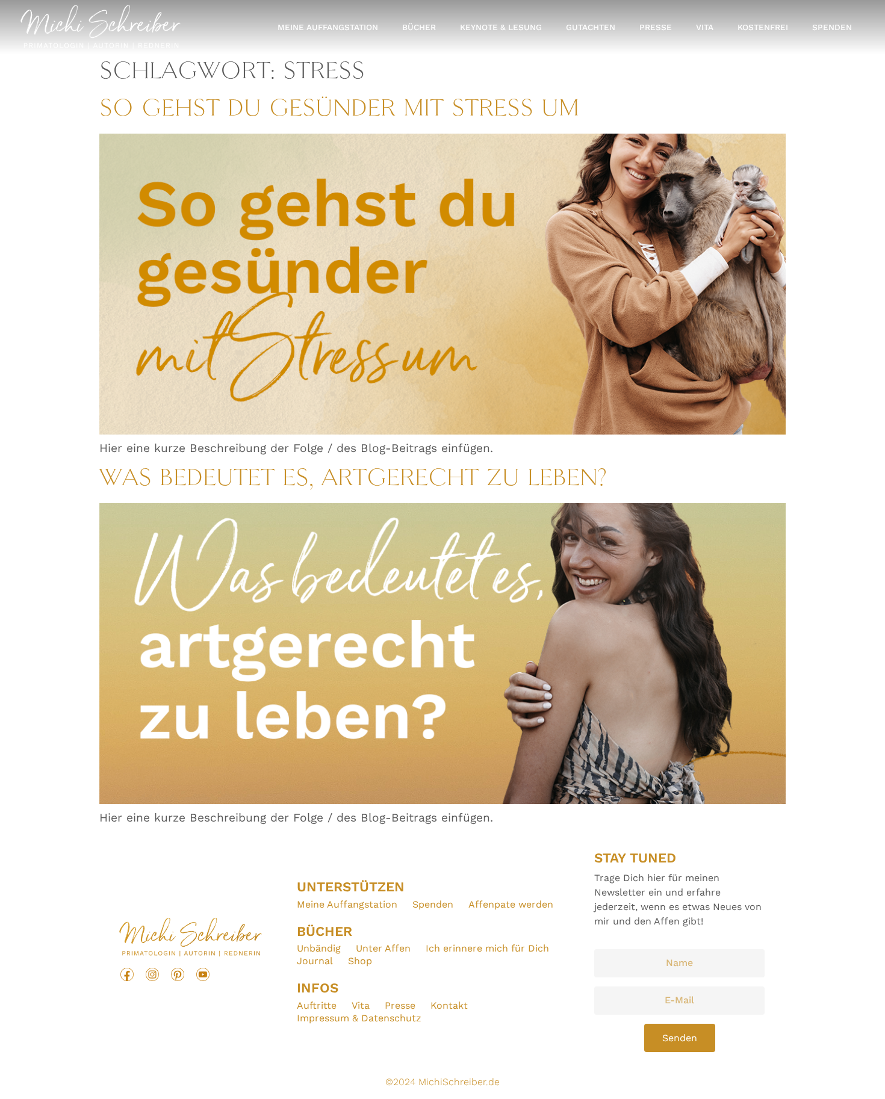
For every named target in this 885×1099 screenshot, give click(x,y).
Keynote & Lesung (501, 27)
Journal (315, 961)
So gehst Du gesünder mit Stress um (339, 110)
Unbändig (319, 948)
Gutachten (590, 27)
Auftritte (317, 1005)
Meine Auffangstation (328, 27)
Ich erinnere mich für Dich (487, 948)
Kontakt (449, 1005)
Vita (704, 27)
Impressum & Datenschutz (359, 1018)
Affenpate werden (510, 904)
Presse (655, 27)
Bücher (419, 27)
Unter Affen (383, 948)
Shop (360, 961)
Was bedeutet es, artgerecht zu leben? (353, 479)
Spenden (832, 27)
